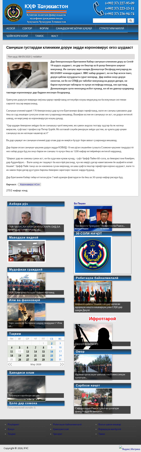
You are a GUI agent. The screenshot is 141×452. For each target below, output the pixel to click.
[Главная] (13, 21)
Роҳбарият (13, 424)
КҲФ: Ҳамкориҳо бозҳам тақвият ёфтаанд (31, 292)
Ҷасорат (57, 434)
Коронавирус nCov (30, 184)
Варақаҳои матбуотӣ (109, 429)
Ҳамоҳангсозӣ (61, 429)
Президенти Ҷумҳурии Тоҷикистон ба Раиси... (100, 225)
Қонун (11, 429)
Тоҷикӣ (41, 7)
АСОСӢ (10, 28)
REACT (54, 36)
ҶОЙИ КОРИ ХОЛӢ (17, 36)
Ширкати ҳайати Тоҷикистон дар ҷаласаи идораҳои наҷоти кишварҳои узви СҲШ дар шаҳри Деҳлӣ (98, 307)
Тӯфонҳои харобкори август (23, 395)
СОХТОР (27, 28)
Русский (52, 7)
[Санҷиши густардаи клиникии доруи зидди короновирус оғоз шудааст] (27, 88)
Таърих (12, 434)
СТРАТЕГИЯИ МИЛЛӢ (111, 28)
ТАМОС (39, 36)
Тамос (101, 434)
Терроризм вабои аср (86, 344)
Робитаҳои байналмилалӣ (67, 424)
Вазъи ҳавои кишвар (109, 424)
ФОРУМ (44, 28)
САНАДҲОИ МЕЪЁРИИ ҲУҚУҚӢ (74, 28)
